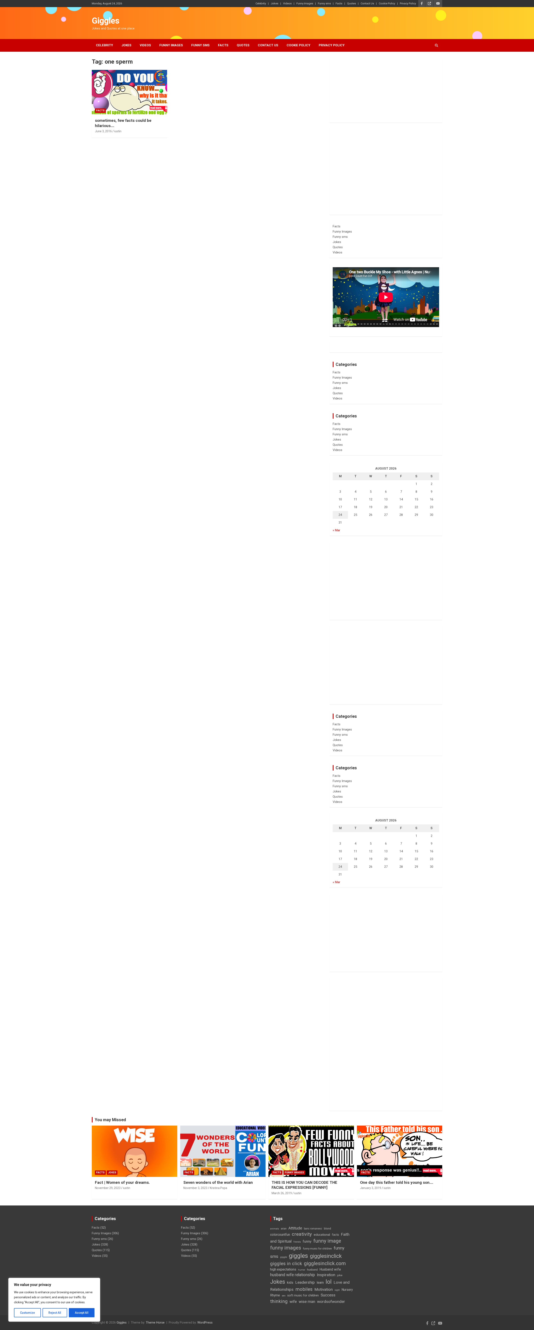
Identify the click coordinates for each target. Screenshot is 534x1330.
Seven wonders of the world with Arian (218, 1182)
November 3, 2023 (195, 1188)
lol (329, 1281)
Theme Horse (155, 1322)
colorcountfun (280, 1235)
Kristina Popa (218, 1188)
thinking (279, 1301)
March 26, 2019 (282, 1193)
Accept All (81, 1312)
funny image (327, 1241)
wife (293, 1301)
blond (327, 1228)
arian (284, 1228)
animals (274, 1228)
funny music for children (317, 1248)
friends (297, 1242)
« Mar (336, 530)
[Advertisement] (386, 90)
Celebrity (261, 3)
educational (322, 1235)
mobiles (303, 1289)
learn (320, 1283)
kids (290, 1283)
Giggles (106, 21)
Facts (339, 3)
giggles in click (286, 1263)
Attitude (295, 1228)
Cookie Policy (387, 3)
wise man (307, 1301)
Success (328, 1295)
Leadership (305, 1282)
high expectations (283, 1269)
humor (301, 1269)
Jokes (274, 3)
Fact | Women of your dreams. (122, 1182)
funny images (285, 1248)
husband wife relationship (292, 1274)
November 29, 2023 (108, 1188)
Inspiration (326, 1274)
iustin (117, 131)
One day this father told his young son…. (396, 1182)
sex (283, 1295)
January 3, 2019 (370, 1188)
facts (335, 1234)
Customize (27, 1312)
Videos (287, 3)
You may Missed (110, 1119)
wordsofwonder (331, 1301)
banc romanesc (313, 1228)
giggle (283, 1257)
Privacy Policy (408, 3)
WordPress (205, 1322)
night (337, 1290)
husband (312, 1269)
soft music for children (303, 1295)
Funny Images (304, 3)
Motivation (323, 1289)
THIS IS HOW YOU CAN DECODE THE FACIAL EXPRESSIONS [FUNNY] (304, 1185)
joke (339, 1275)
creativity (302, 1234)
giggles (298, 1255)
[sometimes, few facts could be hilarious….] (129, 92)
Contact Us (367, 3)
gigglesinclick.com (325, 1263)
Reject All (54, 1312)
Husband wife (330, 1269)
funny (307, 1241)
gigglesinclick (326, 1256)
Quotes (351, 3)
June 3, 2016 (103, 131)
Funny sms (324, 3)
